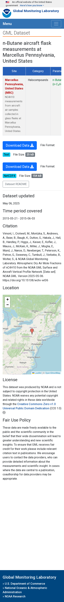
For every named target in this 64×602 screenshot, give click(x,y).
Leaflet (37, 372)
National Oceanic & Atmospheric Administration (25, 590)
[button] (32, 332)
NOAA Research (15, 596)
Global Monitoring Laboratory (36, 11)
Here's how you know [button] (31, 5)
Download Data (18, 145)
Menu (7, 24)
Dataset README (16, 184)
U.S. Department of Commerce (25, 583)
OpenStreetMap (52, 372)
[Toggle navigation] (56, 23)
